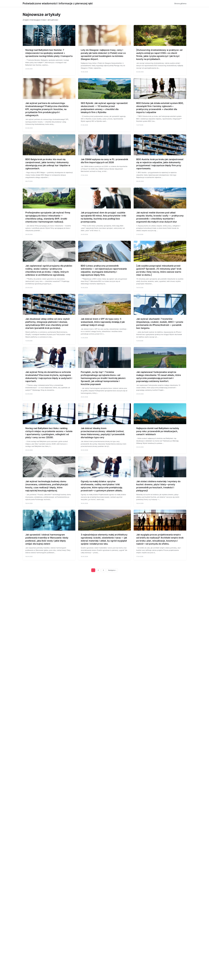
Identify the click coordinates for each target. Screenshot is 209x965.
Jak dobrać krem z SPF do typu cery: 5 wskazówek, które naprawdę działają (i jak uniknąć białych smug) (103, 322)
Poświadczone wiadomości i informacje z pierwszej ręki (58, 3)
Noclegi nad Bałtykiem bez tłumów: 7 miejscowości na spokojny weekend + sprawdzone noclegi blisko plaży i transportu (49, 53)
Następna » (112, 570)
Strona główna (180, 3)
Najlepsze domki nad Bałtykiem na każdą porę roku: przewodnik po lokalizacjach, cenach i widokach (157, 431)
